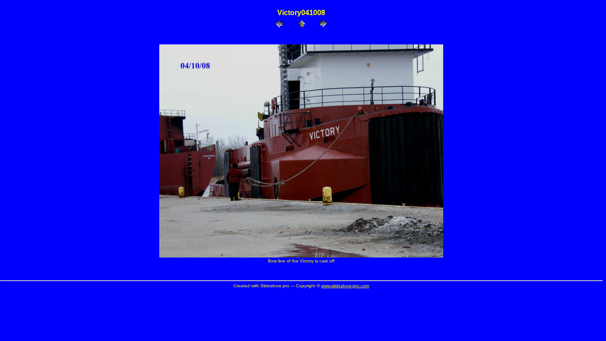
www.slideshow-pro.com (345, 285)
